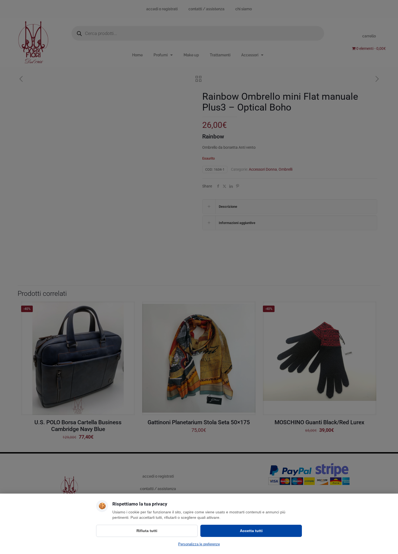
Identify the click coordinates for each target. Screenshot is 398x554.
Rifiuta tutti (146, 531)
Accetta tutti (251, 531)
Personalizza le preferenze (199, 544)
